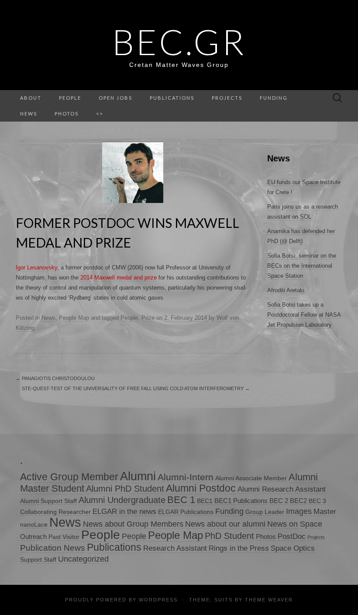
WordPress (158, 599)
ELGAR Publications (185, 512)
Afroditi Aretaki (285, 290)
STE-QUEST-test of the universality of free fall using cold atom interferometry (136, 388)
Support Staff (38, 559)
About (30, 98)
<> (99, 113)
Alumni (138, 476)
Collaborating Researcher (55, 512)
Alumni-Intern (185, 477)
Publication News (52, 547)
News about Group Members (133, 524)
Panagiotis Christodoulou (55, 378)
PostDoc (292, 536)
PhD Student (229, 536)
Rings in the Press (239, 548)
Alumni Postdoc (201, 488)
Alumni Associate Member (251, 478)
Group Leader (264, 512)
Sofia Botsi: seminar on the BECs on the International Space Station (301, 265)
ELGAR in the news (124, 511)
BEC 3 (317, 501)
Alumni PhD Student (125, 488)
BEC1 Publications (241, 500)
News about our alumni (225, 524)
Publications (172, 98)
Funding (274, 98)
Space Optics (293, 548)
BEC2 (298, 500)
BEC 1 (181, 499)
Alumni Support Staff (48, 501)
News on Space (294, 523)
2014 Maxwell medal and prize (118, 277)
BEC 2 (278, 500)
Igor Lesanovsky (36, 267)
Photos (67, 113)
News (48, 317)
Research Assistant (175, 548)
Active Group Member (69, 476)
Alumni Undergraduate (122, 500)
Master (324, 511)
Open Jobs (115, 98)
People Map (74, 317)
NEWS (28, 113)
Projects (227, 98)
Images (299, 511)
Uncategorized (83, 558)
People (70, 98)
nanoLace (34, 524)
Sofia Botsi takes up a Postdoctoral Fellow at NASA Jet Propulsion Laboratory (304, 314)
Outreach (33, 536)
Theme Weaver (269, 599)
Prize (148, 317)
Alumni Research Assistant (282, 489)
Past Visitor (63, 537)
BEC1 (205, 501)
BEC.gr (179, 42)
